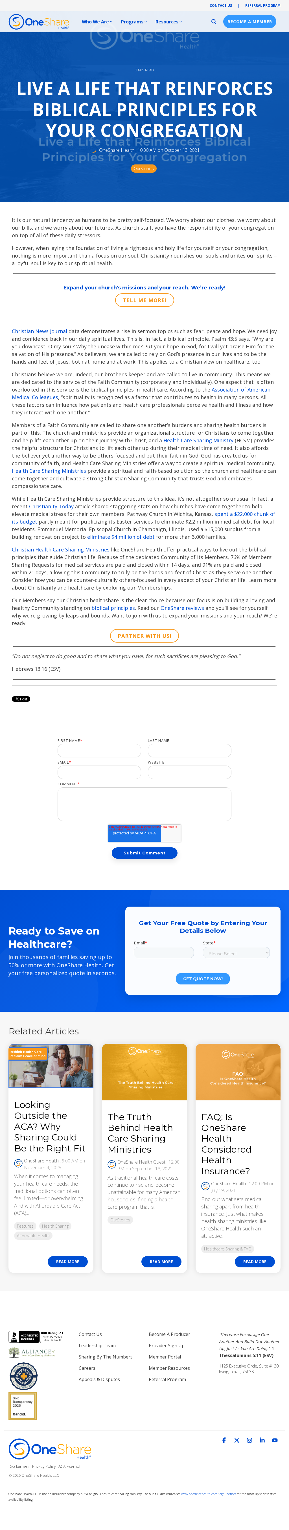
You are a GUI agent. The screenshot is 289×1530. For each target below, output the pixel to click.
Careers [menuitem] (87, 1368)
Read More (67, 1261)
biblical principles (113, 607)
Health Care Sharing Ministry (198, 440)
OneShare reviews (182, 607)
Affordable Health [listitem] (33, 1235)
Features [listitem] (25, 1226)
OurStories (144, 168)
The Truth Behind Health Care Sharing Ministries (140, 1133)
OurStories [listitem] (120, 1220)
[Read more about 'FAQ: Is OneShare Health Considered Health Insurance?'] (238, 1072)
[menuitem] (250, 1345)
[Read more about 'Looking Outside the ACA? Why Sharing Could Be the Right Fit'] (50, 1066)
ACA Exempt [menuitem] (69, 1466)
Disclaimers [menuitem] (18, 1466)
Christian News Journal (39, 331)
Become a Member (249, 21)
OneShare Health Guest (141, 1162)
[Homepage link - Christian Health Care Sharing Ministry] (50, 1457)
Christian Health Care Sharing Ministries (61, 549)
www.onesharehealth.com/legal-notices (208, 1494)
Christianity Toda (50, 506)
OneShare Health (116, 150)
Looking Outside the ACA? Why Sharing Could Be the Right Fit (50, 1126)
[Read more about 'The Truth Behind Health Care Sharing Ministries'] (144, 1072)
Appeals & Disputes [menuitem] (99, 1379)
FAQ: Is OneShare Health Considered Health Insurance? (226, 1144)
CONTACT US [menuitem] (221, 5)
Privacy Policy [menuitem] (44, 1466)
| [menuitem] (239, 5)
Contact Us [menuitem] (90, 1334)
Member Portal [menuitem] (165, 1357)
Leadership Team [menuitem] (97, 1345)
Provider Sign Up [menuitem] (167, 1345)
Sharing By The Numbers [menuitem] (106, 1357)
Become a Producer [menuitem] (169, 1334)
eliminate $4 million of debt (121, 536)
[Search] (214, 21)
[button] (225, 1440)
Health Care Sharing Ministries (49, 470)
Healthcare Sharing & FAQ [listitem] (227, 1249)
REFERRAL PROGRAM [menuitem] (263, 5)
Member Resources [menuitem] (169, 1368)
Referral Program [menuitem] (167, 1379)
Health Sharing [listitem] (55, 1226)
